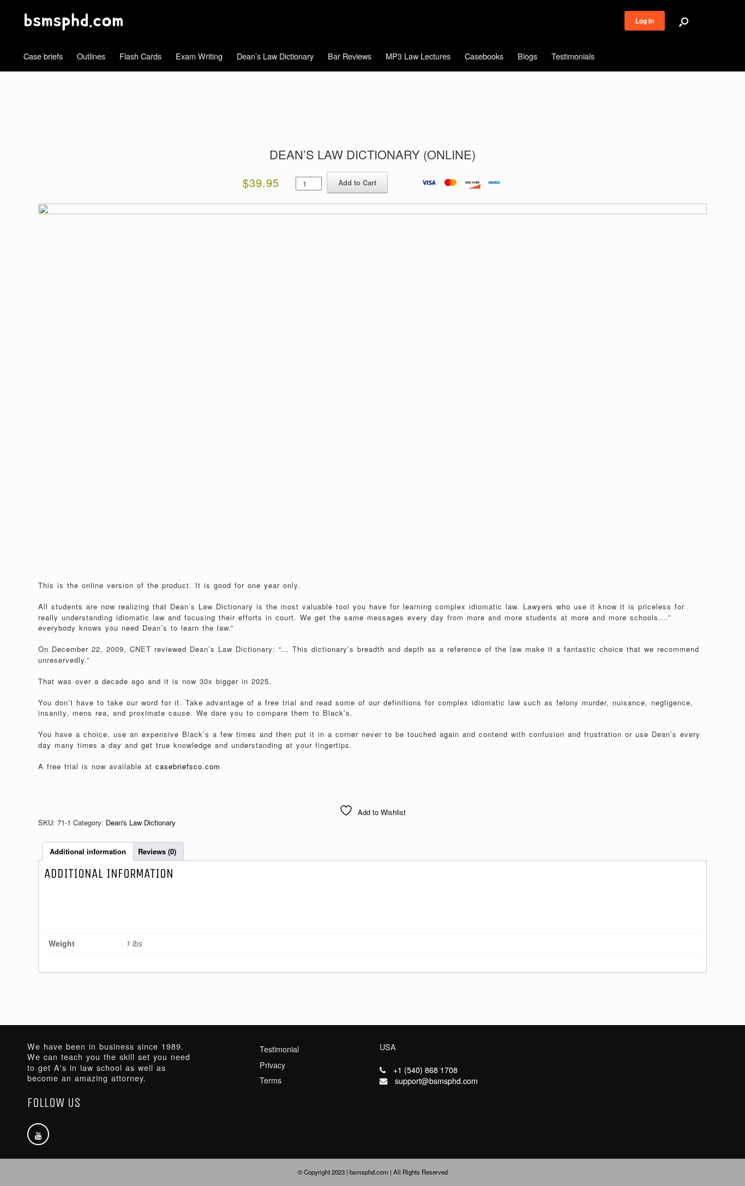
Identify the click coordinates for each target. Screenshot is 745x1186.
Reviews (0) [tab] (157, 851)
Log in (644, 21)
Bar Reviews (349, 56)
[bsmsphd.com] (74, 22)
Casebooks (484, 56)
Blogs (527, 56)
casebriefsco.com (187, 766)
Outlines (91, 56)
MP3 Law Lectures (418, 56)
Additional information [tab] (88, 851)
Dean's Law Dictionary (141, 822)
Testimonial (279, 1049)
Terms (270, 1080)
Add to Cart (357, 182)
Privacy (272, 1064)
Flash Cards (140, 56)
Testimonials (572, 56)
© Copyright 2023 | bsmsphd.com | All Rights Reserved (373, 1171)
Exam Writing (199, 56)
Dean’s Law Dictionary (275, 56)
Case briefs (43, 56)
